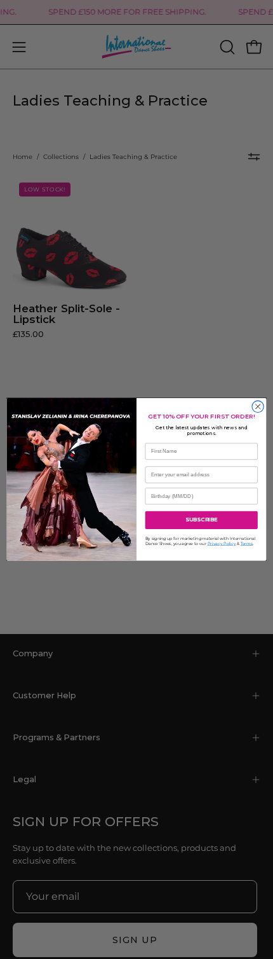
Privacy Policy (222, 543)
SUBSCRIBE (201, 520)
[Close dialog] (257, 406)
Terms (247, 543)
